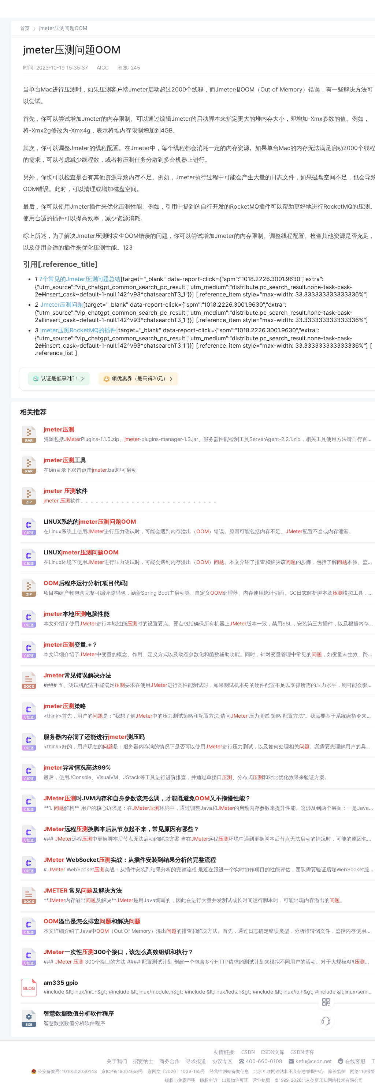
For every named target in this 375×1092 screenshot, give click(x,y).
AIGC (103, 67)
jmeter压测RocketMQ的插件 (78, 330)
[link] (25, 28)
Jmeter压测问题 (61, 304)
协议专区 (222, 1061)
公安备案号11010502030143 (67, 1071)
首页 (25, 28)
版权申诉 (209, 1080)
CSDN (248, 1052)
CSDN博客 (302, 1052)
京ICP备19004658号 (122, 1071)
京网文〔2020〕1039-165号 (176, 1071)
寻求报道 (196, 1061)
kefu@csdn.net (314, 1061)
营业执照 (261, 1080)
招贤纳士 (143, 1061)
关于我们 (117, 1061)
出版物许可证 (235, 1080)
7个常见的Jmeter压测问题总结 (79, 279)
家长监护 (337, 1071)
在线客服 (355, 1061)
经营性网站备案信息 (229, 1071)
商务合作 (169, 1061)
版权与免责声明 (180, 1080)
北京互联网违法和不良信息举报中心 (288, 1071)
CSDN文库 (273, 1052)
